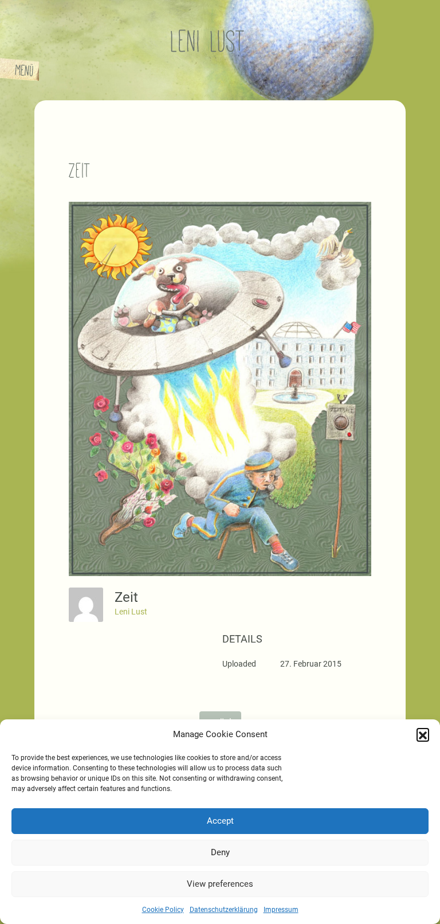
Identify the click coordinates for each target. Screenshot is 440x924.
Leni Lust (131, 611)
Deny (220, 852)
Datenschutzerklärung (224, 910)
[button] (423, 734)
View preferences (220, 884)
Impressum (281, 910)
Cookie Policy (163, 910)
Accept (220, 821)
